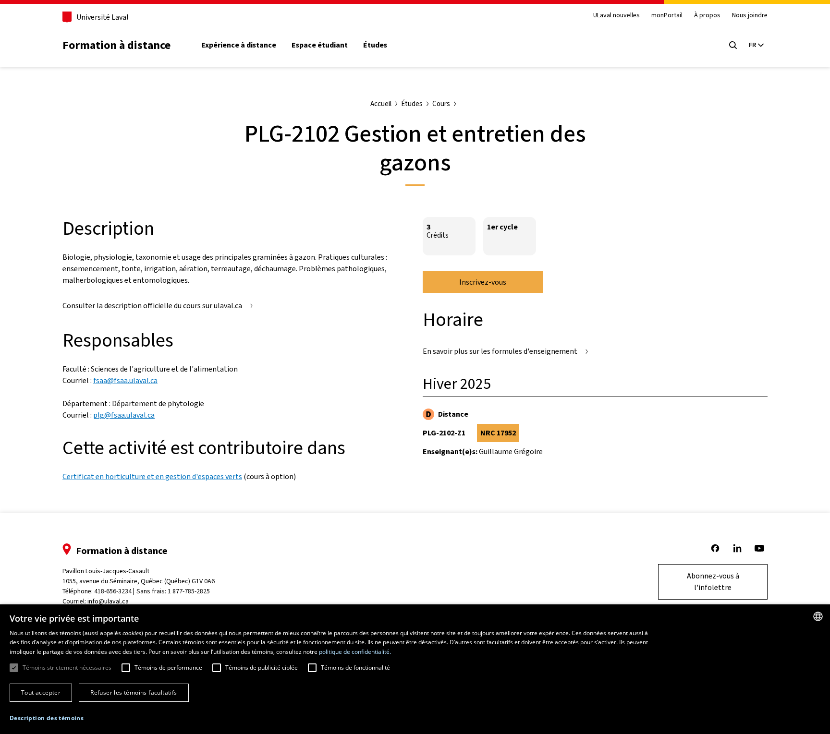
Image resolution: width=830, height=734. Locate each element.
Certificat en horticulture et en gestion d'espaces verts (152, 476)
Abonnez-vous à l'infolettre (713, 581)
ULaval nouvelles (616, 16)
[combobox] (818, 616)
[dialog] (415, 669)
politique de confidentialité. (355, 652)
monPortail (667, 16)
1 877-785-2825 (189, 591)
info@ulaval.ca (108, 601)
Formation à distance (116, 45)
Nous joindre (750, 16)
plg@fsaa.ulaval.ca (124, 415)
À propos (707, 16)
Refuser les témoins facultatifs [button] (133, 692)
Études (375, 45)
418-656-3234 (113, 591)
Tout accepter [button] (41, 692)
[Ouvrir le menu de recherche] (733, 45)
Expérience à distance (238, 45)
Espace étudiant (320, 45)
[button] (47, 718)
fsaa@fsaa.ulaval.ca (125, 380)
